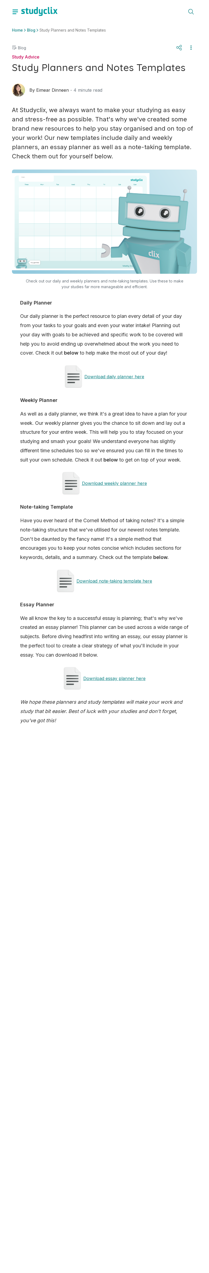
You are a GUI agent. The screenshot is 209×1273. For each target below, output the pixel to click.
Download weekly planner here (114, 483)
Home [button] (17, 30)
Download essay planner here (114, 678)
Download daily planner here (114, 376)
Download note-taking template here (114, 581)
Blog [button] (31, 30)
